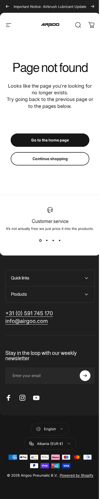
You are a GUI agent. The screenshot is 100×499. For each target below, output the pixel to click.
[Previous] (7, 6)
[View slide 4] (60, 240)
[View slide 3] (53, 240)
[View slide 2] (47, 240)
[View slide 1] (40, 240)
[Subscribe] (81, 375)
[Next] (92, 6)
